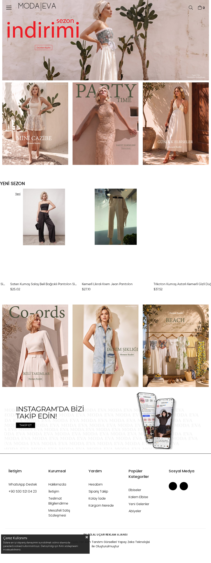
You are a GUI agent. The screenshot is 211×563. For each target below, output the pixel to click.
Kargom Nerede (101, 505)
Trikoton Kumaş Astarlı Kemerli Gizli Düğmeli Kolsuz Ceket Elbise (177, 284)
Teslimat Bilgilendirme (58, 501)
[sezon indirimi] (105, 40)
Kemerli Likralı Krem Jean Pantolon (97, 284)
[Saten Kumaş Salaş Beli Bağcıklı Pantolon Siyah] (34, 234)
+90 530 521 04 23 (22, 491)
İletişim (53, 491)
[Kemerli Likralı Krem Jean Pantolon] (105, 234)
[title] (35, 123)
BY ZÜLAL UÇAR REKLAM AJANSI (105, 535)
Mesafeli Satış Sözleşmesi (59, 513)
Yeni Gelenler (139, 504)
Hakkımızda (57, 484)
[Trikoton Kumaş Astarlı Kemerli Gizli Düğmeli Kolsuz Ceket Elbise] (177, 234)
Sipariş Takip (98, 491)
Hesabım (96, 484)
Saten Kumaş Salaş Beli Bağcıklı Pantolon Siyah (34, 284)
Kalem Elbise (138, 497)
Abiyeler (135, 511)
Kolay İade (97, 498)
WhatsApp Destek (22, 484)
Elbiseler (135, 490)
